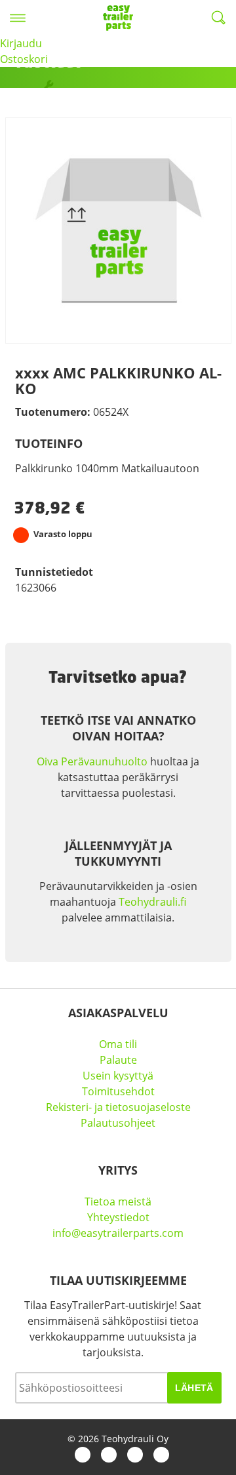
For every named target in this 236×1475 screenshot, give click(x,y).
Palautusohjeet (118, 1123)
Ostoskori (24, 59)
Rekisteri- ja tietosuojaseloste (118, 1107)
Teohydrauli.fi (152, 902)
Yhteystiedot (118, 1217)
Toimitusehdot (118, 1091)
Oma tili (118, 1044)
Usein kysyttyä (118, 1075)
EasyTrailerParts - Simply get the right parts (118, 17)
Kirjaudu (21, 43)
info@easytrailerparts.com (118, 1233)
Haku (218, 17)
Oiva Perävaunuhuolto (92, 761)
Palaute (118, 1060)
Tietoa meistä (118, 1201)
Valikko (17, 17)
